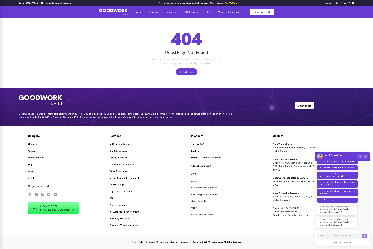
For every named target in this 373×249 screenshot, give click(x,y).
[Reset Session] (359, 156)
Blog (30, 164)
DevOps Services (118, 157)
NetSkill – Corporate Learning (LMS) (209, 157)
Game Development (120, 171)
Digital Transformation (121, 191)
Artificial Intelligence (120, 144)
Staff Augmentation (119, 218)
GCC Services (191, 12)
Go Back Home (186, 71)
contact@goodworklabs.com (57, 3)
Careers (329, 3)
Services (154, 12)
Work (220, 12)
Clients (209, 12)
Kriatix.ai (195, 151)
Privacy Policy (138, 242)
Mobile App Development (122, 164)
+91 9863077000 (30, 3)
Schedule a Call (262, 12)
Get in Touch (305, 105)
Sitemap (184, 242)
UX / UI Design (117, 184)
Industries (171, 12)
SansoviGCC (197, 144)
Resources (233, 12)
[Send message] (364, 236)
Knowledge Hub (36, 157)
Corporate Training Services (124, 225)
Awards (31, 151)
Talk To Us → (230, 3)
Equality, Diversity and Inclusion (163, 242)
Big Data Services (118, 151)
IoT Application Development (124, 178)
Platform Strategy (118, 205)
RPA (111, 198)
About (139, 12)
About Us (32, 144)
